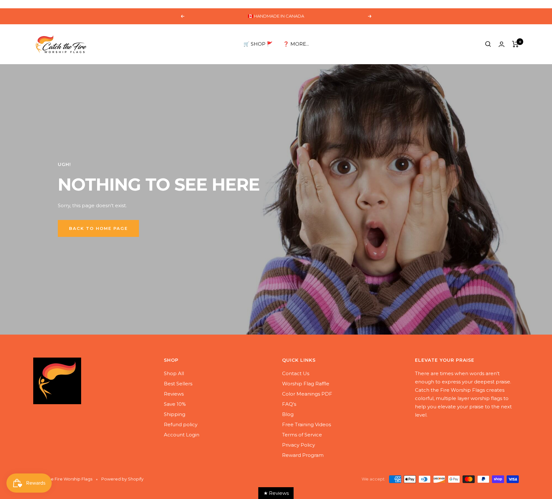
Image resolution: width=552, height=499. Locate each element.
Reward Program (303, 455)
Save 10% (175, 404)
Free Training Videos (306, 424)
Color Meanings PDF (307, 394)
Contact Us (295, 373)
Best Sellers (178, 384)
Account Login (181, 435)
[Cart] (515, 44)
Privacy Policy (298, 445)
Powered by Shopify (122, 478)
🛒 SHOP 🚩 (258, 44)
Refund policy (180, 424)
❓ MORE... (296, 44)
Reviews (174, 394)
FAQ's (289, 404)
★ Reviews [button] (276, 493)
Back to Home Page (98, 228)
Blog (288, 414)
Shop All (174, 373)
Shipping (174, 414)
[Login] (501, 44)
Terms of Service (302, 435)
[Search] (488, 44)
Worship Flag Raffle (305, 384)
